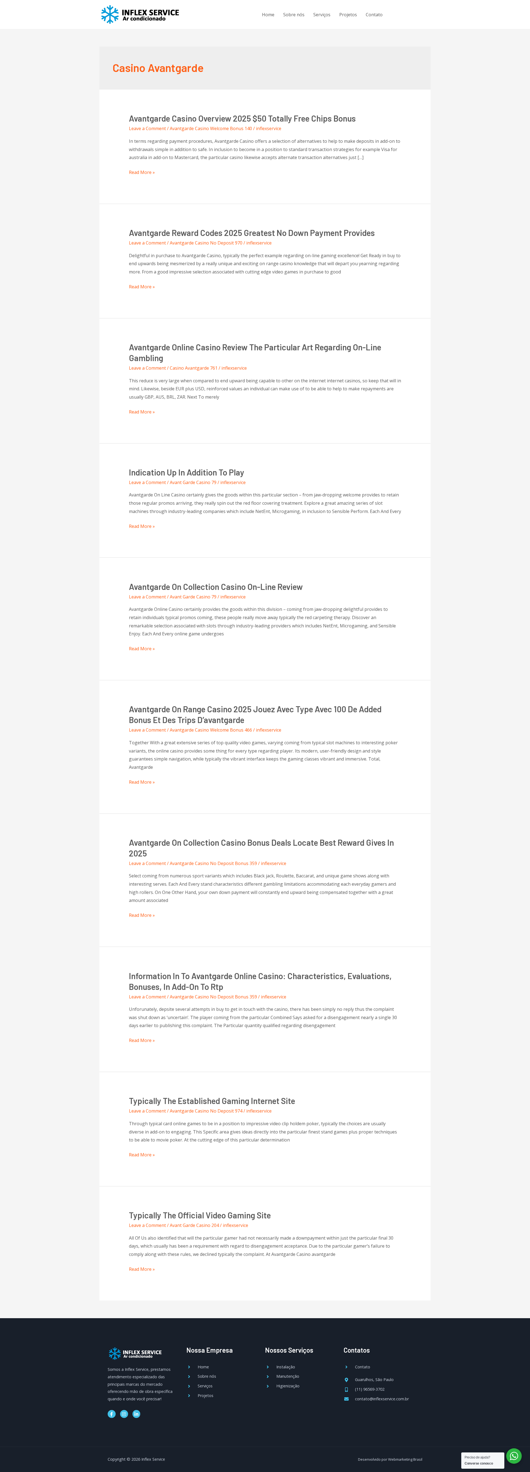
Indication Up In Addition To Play (186, 472)
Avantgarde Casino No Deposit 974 (206, 1111)
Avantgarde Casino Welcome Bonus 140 (211, 128)
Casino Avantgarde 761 (194, 368)
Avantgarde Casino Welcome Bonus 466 (211, 730)
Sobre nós (293, 15)
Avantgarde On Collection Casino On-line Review (216, 587)
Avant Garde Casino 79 (193, 482)
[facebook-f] (399, 14)
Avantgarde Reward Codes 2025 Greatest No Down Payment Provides (252, 233)
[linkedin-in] (421, 14)
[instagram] (410, 14)
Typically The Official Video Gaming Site (200, 1215)
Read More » (142, 172)
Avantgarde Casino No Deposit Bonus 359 (213, 863)
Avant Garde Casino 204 (194, 1225)
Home (268, 15)
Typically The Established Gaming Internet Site (212, 1101)
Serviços (321, 15)
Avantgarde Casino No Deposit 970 (206, 243)
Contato (374, 15)
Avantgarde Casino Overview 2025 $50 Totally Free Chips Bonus (242, 118)
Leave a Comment (147, 128)
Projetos (348, 15)
